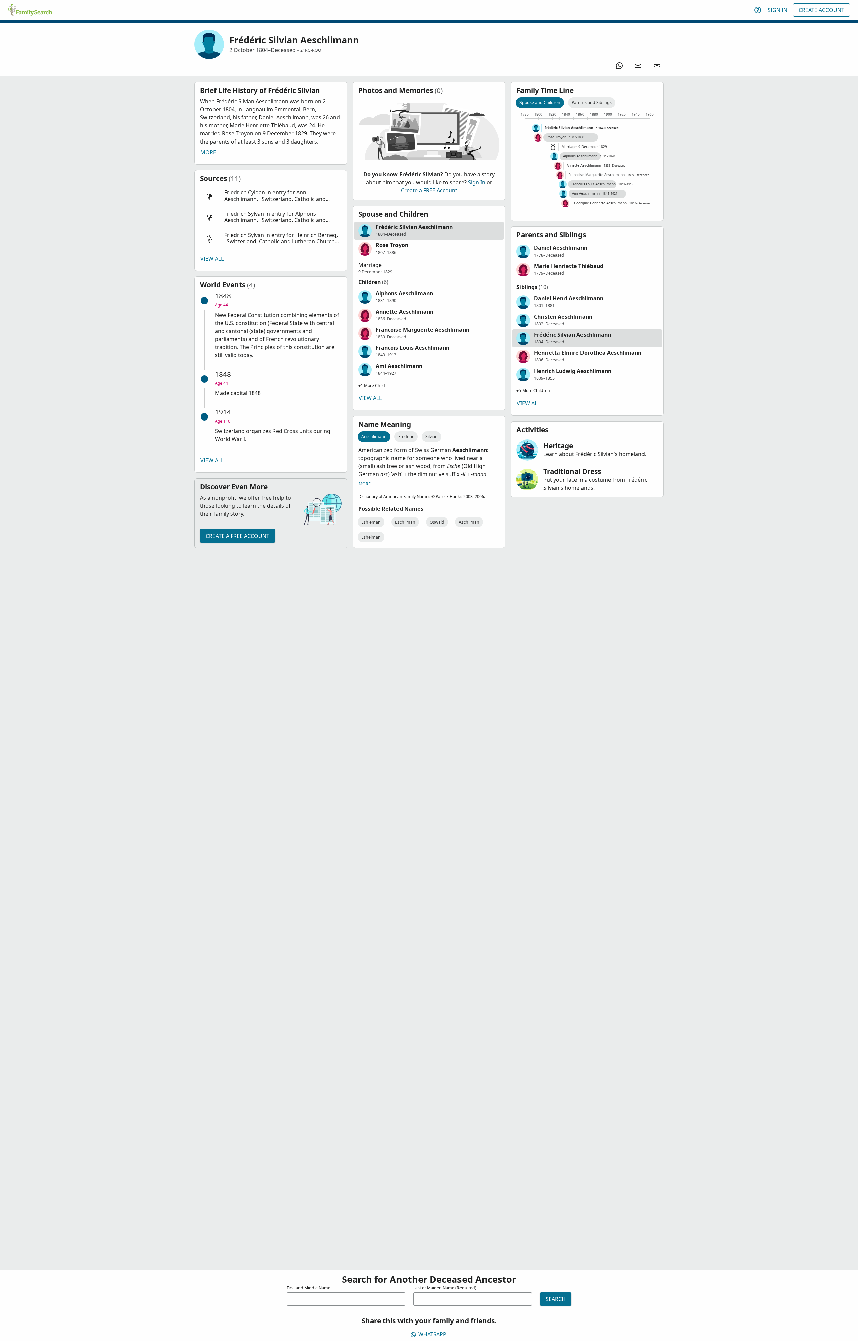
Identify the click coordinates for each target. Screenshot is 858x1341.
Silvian (431, 436)
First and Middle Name (308, 1288)
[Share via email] (638, 65)
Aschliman (469, 522)
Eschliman (405, 522)
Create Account (821, 10)
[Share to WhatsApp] (619, 65)
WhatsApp (432, 1334)
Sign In (777, 10)
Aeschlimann (374, 436)
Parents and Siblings (592, 102)
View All (212, 258)
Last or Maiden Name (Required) (444, 1288)
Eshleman (371, 522)
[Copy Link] (657, 65)
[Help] (757, 10)
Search (556, 1299)
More (208, 152)
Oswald (437, 522)
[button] (271, 196)
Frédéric (406, 436)
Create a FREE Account (237, 536)
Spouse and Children (539, 102)
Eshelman (371, 537)
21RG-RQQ (310, 50)
